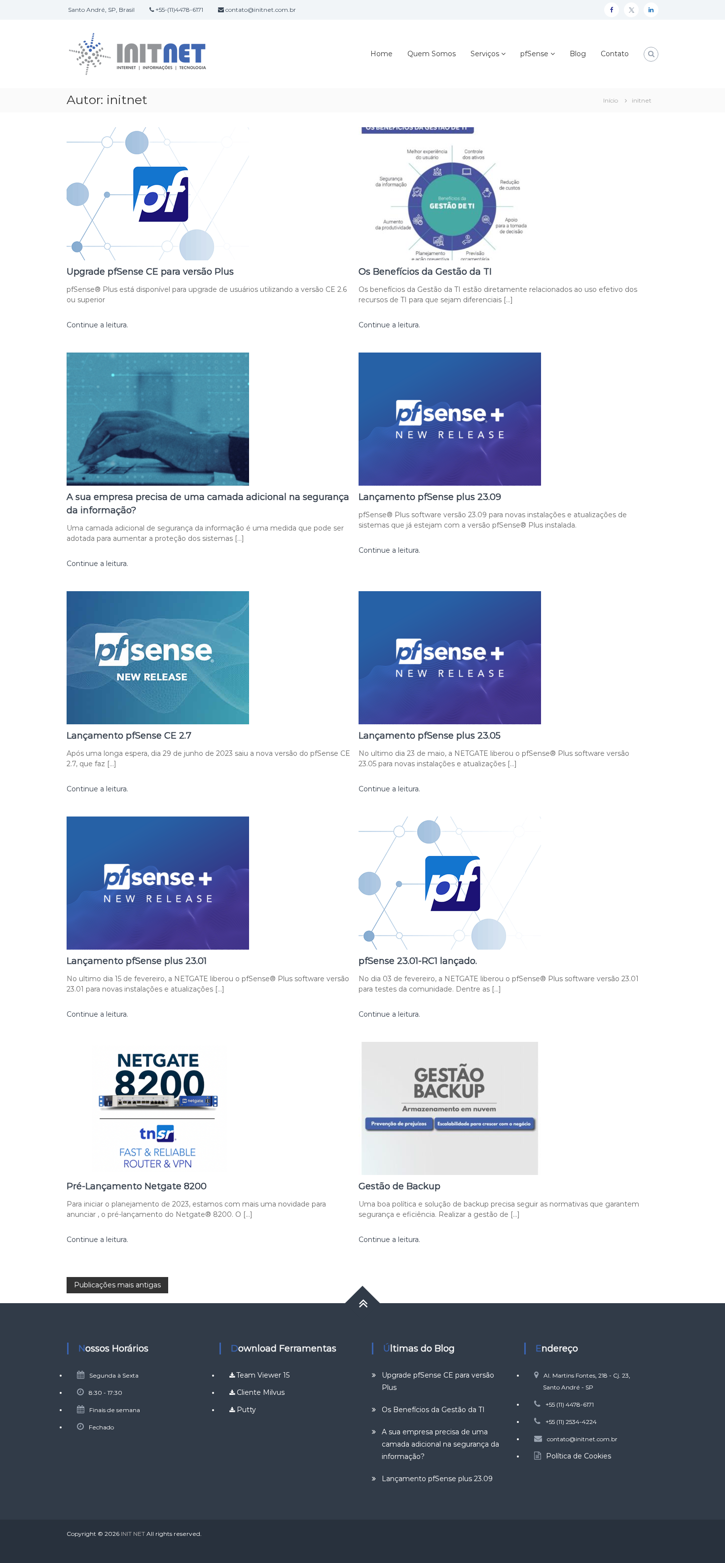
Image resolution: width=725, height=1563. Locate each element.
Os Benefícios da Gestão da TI (425, 271)
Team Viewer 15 (263, 1375)
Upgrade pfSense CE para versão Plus (150, 271)
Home (381, 53)
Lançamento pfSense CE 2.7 (129, 735)
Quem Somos (431, 53)
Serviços (485, 53)
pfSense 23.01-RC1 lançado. (418, 961)
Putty (245, 1409)
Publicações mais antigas (117, 1284)
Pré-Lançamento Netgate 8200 (137, 1186)
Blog (578, 53)
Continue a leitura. (97, 324)
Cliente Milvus (260, 1392)
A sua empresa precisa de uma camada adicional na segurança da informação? (440, 1444)
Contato (615, 53)
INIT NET (133, 1533)
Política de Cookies (578, 1456)
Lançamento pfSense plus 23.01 (137, 961)
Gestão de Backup (399, 1186)
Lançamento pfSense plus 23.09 (430, 497)
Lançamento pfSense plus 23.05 (430, 735)
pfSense (534, 53)
